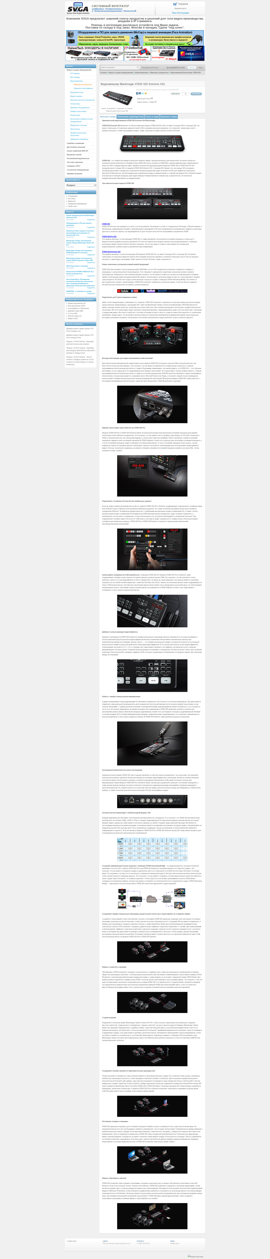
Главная (103, 73)
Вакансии (72, 201)
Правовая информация (77, 204)
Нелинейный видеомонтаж (78, 158)
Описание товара (108, 117)
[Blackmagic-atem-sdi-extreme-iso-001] (152, 808)
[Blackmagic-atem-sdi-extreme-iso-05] (152, 292)
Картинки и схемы (169, 117)
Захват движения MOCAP (77, 151)
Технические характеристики (130, 117)
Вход (174, 13)
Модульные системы (78, 125)
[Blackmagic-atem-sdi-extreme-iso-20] (152, 1229)
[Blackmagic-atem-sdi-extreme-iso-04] (152, 219)
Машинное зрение (74, 155)
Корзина (183, 4)
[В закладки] (145, 93)
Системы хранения (75, 162)
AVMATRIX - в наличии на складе (78, 291)
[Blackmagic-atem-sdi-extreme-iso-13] (152, 861)
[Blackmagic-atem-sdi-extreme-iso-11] (152, 691)
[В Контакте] (137, 93)
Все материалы (74, 306)
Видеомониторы (77, 92)
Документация (74, 311)
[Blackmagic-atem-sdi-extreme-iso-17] (152, 1066)
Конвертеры (75, 115)
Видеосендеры (76, 96)
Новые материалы (75, 303)
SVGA (74, 1241)
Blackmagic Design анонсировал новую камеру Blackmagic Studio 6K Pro (80, 243)
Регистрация (183, 13)
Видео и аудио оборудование (121, 73)
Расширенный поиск (150, 68)
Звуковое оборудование (79, 108)
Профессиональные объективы (78, 134)
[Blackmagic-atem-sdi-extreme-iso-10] (152, 627)
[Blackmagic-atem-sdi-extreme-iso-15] (152, 962)
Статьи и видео (152, 117)
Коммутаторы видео (78, 111)
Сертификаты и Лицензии (78, 308)
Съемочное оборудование (78, 170)
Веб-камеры (75, 77)
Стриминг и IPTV (73, 166)
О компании (72, 196)
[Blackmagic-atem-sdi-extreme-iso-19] (152, 1173)
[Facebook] (140, 93)
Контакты (72, 199)
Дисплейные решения (76, 147)
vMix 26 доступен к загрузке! (77, 266)
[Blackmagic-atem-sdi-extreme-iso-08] (152, 496)
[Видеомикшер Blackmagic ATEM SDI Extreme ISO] (117, 107)
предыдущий (111, 108)
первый (103, 108)
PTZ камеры (75, 73)
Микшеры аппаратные (159, 73)
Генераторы (75, 104)
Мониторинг (75, 129)
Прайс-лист (72, 206)
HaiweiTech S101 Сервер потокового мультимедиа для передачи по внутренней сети (80, 233)
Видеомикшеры (141, 73)
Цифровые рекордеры (79, 139)
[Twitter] (142, 93)
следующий (120, 108)
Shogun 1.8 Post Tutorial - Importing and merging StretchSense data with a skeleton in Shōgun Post (80, 350)
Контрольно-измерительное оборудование (81, 120)
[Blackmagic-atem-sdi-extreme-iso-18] (152, 1116)
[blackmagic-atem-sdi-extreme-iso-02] (152, 153)
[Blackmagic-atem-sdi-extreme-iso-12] (152, 765)
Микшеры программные (83, 88)
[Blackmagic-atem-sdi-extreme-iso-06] (152, 353)
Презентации (73, 316)
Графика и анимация (75, 143)
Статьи (71, 313)
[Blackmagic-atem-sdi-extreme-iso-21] (152, 909)
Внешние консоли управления (82, 100)
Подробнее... (91, 219)
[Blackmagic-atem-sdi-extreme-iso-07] (152, 423)
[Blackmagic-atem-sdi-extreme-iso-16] (152, 1012)
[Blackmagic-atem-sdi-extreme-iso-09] (152, 570)
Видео (70, 318)
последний (128, 108)
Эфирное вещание (74, 174)
